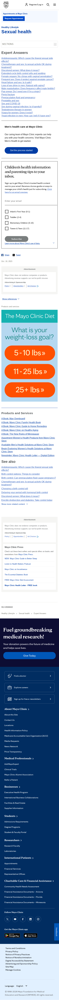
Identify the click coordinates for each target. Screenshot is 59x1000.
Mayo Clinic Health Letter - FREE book (21, 585)
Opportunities (18, 286)
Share (7, 255)
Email (5, 208)
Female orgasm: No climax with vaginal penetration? (26, 76)
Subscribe (16, 238)
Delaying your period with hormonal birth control (24, 492)
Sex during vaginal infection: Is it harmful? (21, 106)
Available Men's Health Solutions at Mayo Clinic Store (27, 445)
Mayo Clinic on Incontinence (16, 569)
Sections (7, 44)
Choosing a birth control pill (14, 488)
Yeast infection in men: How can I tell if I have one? (26, 116)
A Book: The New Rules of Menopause (20, 434)
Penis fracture (8, 94)
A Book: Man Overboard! (13, 418)
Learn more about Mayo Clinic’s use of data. (22, 243)
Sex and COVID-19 (10, 103)
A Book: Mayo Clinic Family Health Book (21, 422)
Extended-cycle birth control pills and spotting (23, 73)
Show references (9, 299)
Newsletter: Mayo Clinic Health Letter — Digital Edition (27, 455)
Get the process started (21, 150)
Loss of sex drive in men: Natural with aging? (23, 85)
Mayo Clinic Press (25, 554)
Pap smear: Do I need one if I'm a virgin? (21, 91)
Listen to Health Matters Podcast (18, 564)
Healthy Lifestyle (10, 27)
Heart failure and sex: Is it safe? (16, 82)
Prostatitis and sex (10, 100)
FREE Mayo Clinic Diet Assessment (19, 580)
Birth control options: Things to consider (20, 474)
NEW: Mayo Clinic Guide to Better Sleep (21, 559)
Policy (7, 286)
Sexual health (16, 31)
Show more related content (13, 504)
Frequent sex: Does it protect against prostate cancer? (27, 79)
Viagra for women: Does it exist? (17, 113)
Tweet (18, 255)
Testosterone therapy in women (16, 109)
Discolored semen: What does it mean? (20, 70)
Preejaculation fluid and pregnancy (18, 97)
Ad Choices (31, 286)
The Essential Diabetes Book (16, 575)
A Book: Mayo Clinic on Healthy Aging (19, 430)
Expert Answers (40, 613)
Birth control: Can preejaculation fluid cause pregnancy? (28, 478)
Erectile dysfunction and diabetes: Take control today (26, 500)
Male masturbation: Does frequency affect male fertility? (28, 88)
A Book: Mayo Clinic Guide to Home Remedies (24, 426)
